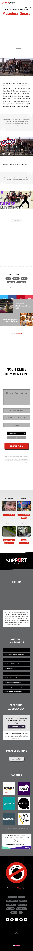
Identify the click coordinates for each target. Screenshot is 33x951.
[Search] (30, 8)
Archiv (21, 897)
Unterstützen (12, 900)
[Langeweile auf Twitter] (12, 919)
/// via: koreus (16, 220)
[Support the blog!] (16, 561)
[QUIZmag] (24, 803)
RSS (21, 912)
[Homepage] (13, 3)
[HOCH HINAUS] (16, 933)
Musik (24, 278)
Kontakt (23, 900)
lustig (15, 278)
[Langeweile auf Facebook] (7, 919)
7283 (19, 888)
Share (12, 298)
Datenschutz (21, 908)
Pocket (29, 298)
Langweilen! (16, 759)
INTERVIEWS (24, 498)
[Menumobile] (26, 8)
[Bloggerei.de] (16, 945)
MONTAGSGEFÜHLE (9, 498)
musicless (21, 282)
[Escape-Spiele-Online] (24, 819)
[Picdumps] (9, 819)
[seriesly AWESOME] (24, 788)
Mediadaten (11, 904)
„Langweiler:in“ (14, 720)
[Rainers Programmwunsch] (24, 535)
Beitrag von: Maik (16, 274)
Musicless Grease (16, 13)
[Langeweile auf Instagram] (16, 919)
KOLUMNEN (24, 523)
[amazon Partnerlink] (9, 788)
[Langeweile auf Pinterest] (26, 919)
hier (6, 460)
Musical (11, 282)
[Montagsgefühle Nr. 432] (9, 508)
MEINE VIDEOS (9, 523)
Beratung (10, 908)
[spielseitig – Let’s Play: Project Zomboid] (9, 535)
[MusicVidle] (9, 803)
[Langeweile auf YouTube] (21, 919)
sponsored (22, 904)
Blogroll (12, 897)
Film (8, 278)
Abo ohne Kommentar (16, 438)
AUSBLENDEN (18, 333)
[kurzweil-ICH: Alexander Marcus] (24, 510)
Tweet (4, 298)
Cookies (14, 912)
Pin (21, 298)
